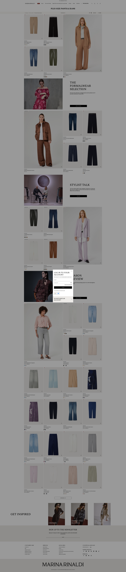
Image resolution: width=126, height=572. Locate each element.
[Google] (55, 293)
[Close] (72, 271)
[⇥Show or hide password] (71, 283)
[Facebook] (58, 293)
